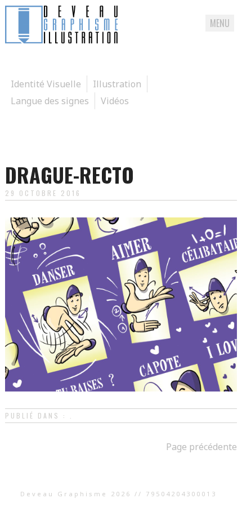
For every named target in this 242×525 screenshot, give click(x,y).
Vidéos (115, 101)
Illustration (117, 84)
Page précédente (201, 447)
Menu (220, 23)
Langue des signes (50, 101)
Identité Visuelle (46, 84)
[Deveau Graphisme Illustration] (61, 40)
